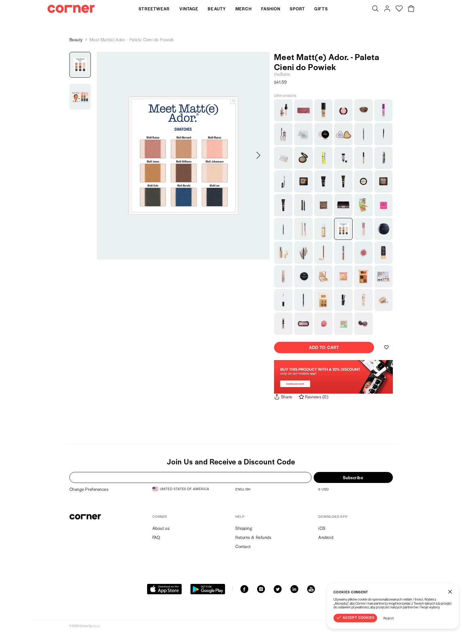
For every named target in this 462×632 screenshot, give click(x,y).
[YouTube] (311, 589)
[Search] (375, 9)
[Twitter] (278, 589)
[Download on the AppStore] (164, 589)
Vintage (189, 9)
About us (160, 528)
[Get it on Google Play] (207, 589)
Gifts (321, 9)
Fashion (271, 9)
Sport (297, 9)
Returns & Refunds (253, 537)
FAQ (156, 537)
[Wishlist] (399, 9)
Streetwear (154, 9)
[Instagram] (261, 589)
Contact (243, 546)
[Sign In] (387, 9)
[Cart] (411, 9)
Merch (243, 9)
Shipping (243, 528)
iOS (322, 528)
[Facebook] (244, 589)
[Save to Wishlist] (386, 347)
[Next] (258, 155)
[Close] (450, 592)
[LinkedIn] (294, 589)
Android (325, 537)
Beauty (217, 9)
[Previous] (108, 155)
